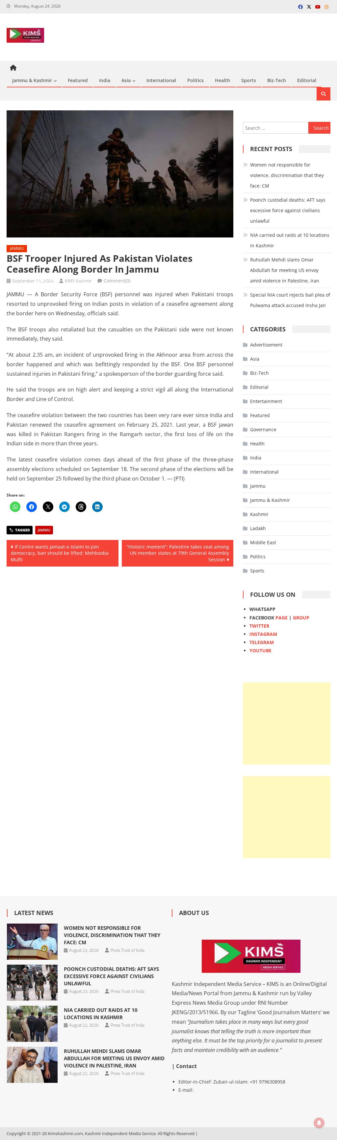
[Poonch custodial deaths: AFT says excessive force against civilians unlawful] (32, 983)
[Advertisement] (286, 723)
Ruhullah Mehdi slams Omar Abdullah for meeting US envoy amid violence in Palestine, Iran (284, 270)
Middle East (263, 542)
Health (222, 80)
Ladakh (258, 528)
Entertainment (266, 401)
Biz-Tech (276, 80)
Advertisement (266, 345)
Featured (78, 80)
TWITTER (259, 626)
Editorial (306, 80)
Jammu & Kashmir (32, 80)
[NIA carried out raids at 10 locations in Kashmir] (32, 1024)
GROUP (301, 618)
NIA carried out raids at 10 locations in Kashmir (289, 240)
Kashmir (259, 514)
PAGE (281, 618)
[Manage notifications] (319, 1123)
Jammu (17, 248)
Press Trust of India (127, 950)
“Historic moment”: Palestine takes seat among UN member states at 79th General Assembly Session (178, 553)
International (161, 80)
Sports (248, 80)
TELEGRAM (261, 642)
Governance (263, 429)
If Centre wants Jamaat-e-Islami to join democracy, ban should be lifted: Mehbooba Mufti (60, 553)
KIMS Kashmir (78, 280)
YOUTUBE (260, 650)
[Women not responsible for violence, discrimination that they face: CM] (32, 942)
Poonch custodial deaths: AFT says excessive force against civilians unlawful (287, 210)
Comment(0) (117, 281)
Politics (195, 80)
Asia (126, 80)
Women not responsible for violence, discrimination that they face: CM (287, 175)
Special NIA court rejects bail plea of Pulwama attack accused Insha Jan (290, 300)
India (104, 80)
